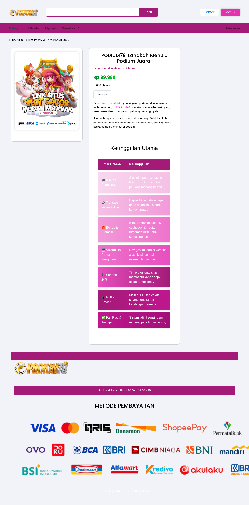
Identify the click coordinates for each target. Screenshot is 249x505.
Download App (72, 28)
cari (149, 12)
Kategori (15, 28)
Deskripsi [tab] (102, 94)
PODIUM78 (123, 107)
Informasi (233, 28)
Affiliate (33, 28)
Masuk (230, 12)
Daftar (209, 12)
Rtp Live (50, 28)
